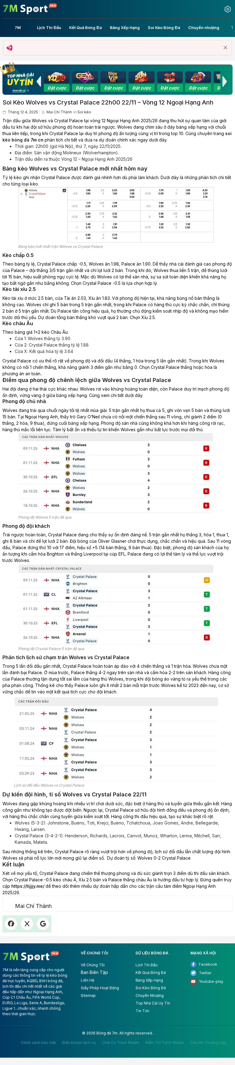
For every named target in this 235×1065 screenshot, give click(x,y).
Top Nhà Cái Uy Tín (153, 1003)
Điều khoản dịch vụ (79, 1043)
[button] (38, 81)
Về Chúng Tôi (93, 965)
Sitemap (88, 995)
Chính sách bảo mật (38, 1043)
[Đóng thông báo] (225, 47)
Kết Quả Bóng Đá (151, 972)
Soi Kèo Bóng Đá (151, 988)
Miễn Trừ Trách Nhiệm (164, 1043)
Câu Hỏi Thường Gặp (208, 1043)
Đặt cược (56, 87)
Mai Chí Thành (59, 112)
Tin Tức (142, 1010)
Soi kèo (84, 112)
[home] (30, 8)
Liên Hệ (87, 980)
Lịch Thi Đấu (147, 965)
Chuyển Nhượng (150, 995)
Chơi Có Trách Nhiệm (120, 1043)
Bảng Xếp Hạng (149, 980)
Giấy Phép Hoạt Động (100, 988)
